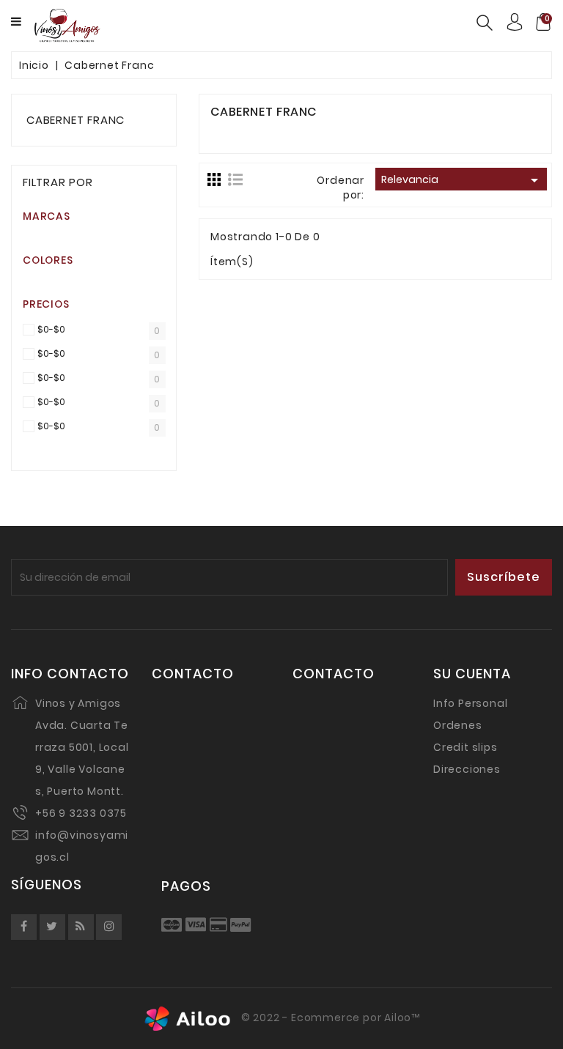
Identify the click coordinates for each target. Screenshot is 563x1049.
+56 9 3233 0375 (81, 813)
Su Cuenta (472, 674)
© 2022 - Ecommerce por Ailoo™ (329, 1018)
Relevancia (462, 180)
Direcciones (467, 769)
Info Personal (470, 703)
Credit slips (465, 747)
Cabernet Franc (75, 119)
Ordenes (457, 725)
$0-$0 (51, 330)
